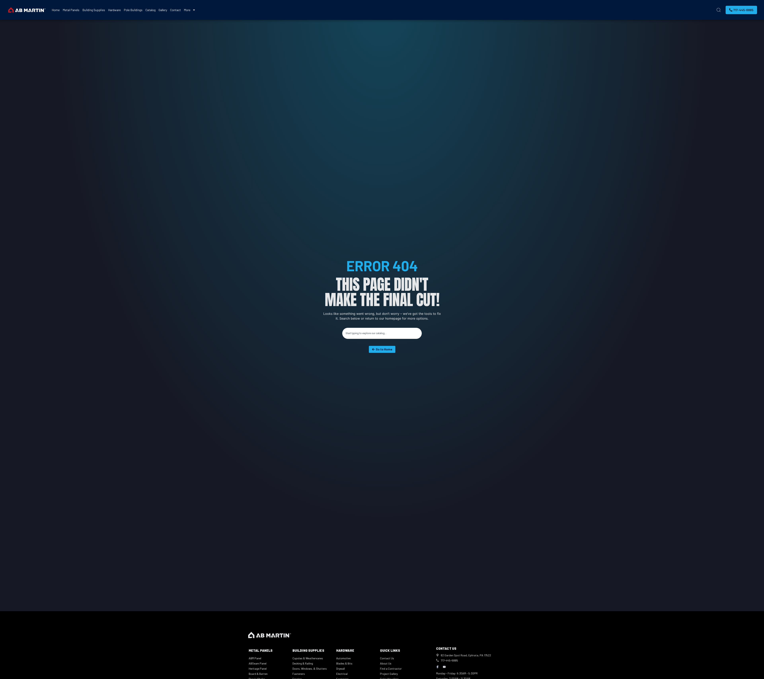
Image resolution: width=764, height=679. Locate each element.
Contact (175, 10)
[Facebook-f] (437, 666)
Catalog (150, 10)
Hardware (114, 10)
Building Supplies (93, 10)
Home (56, 10)
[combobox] (382, 333)
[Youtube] (444, 666)
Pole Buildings (133, 10)
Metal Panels (71, 10)
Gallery (163, 10)
